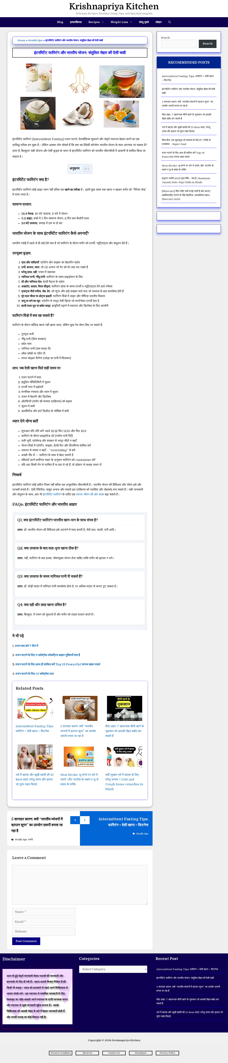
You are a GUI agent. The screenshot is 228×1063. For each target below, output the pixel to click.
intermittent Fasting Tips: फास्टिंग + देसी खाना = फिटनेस (187, 969)
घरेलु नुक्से (144, 22)
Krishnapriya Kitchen (114, 6)
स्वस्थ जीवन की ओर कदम (90, 494)
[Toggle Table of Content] (85, 169)
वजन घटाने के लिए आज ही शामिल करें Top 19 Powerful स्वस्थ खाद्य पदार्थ (58, 664)
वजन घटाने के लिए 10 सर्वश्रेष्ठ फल (35, 673)
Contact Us (114, 1053)
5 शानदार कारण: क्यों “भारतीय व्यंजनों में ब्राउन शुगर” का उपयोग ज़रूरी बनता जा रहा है (78, 731)
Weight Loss (119, 22)
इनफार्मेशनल (76, 22)
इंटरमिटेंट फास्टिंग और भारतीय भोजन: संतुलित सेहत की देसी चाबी (185, 977)
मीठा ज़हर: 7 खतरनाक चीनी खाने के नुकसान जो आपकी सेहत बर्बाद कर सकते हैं (124, 731)
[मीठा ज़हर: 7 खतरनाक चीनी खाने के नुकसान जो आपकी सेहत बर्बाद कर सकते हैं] (124, 718)
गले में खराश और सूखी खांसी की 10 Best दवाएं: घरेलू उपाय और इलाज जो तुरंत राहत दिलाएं (35, 779)
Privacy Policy (167, 1053)
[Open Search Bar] (169, 22)
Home (21, 40)
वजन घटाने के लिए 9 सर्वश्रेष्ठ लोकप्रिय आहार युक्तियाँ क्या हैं (48, 655)
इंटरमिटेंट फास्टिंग (52, 494)
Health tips (35, 40)
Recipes (94, 22)
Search (165, 37)
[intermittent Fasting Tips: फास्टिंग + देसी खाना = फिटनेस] (35, 718)
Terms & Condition (61, 1053)
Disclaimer (141, 1053)
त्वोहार (159, 22)
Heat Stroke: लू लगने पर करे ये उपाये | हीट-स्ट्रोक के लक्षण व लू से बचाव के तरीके (79, 779)
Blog (60, 22)
